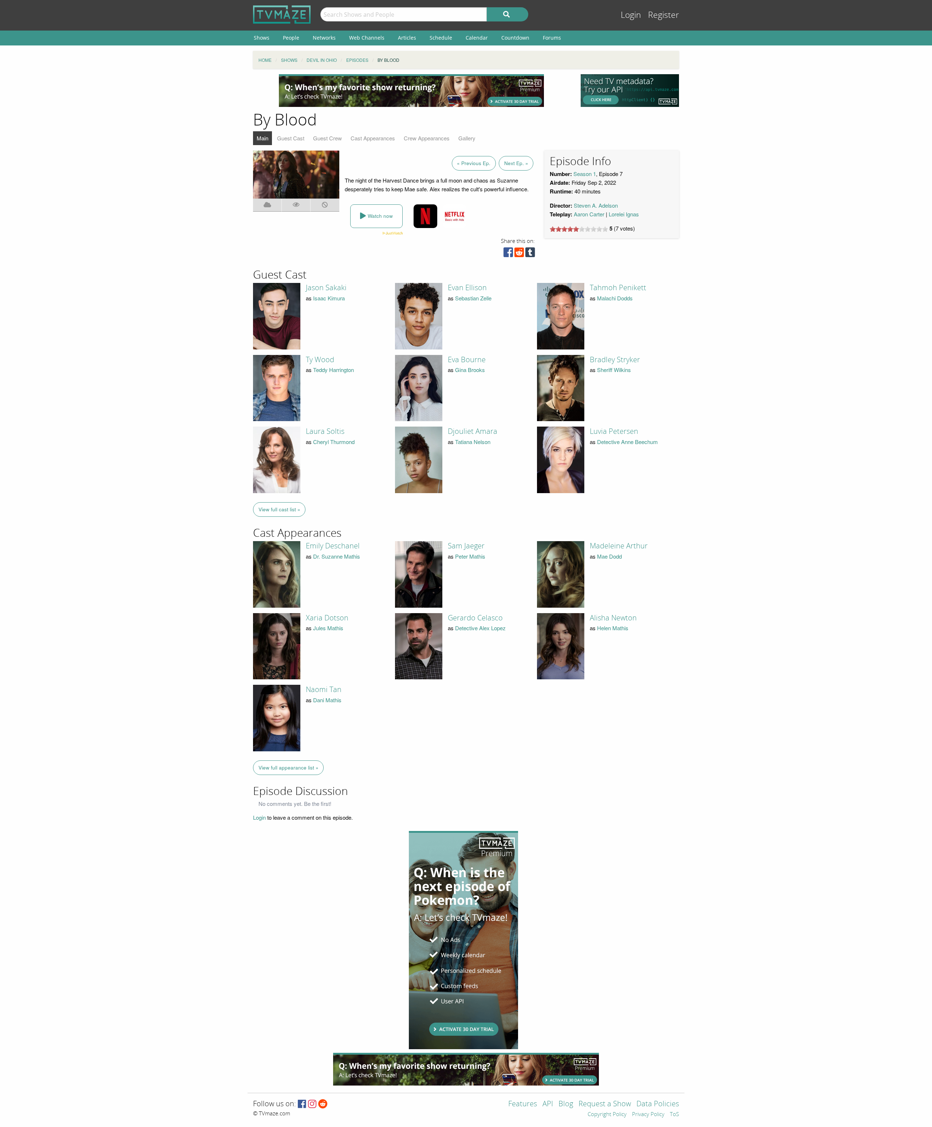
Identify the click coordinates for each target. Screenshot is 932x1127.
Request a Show (604, 1104)
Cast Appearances (373, 138)
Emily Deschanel (333, 545)
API (547, 1104)
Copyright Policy (607, 1115)
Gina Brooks (470, 369)
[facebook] (508, 254)
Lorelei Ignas (624, 214)
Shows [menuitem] (261, 37)
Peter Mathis (470, 556)
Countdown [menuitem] (515, 37)
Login (631, 15)
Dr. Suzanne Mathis (336, 556)
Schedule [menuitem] (441, 37)
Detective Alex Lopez (480, 628)
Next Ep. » (516, 163)
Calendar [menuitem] (477, 37)
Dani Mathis (327, 700)
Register (663, 15)
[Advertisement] (411, 90)
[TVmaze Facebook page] (302, 1104)
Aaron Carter (589, 214)
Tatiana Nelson (472, 441)
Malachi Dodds (615, 298)
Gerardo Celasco (475, 618)
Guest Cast (290, 138)
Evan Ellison (467, 287)
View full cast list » (279, 509)
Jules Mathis (328, 628)
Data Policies (657, 1104)
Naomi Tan (323, 689)
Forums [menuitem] (552, 37)
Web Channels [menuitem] (366, 37)
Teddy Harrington (333, 369)
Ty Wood (320, 359)
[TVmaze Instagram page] (312, 1104)
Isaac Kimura (329, 298)
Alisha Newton (613, 618)
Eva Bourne (467, 359)
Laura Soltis (325, 431)
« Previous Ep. (473, 163)
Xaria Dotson (327, 618)
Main (262, 138)
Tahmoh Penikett (618, 287)
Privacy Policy (648, 1115)
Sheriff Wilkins (614, 369)
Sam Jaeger (466, 545)
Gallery (466, 138)
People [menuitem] (291, 37)
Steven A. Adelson (596, 205)
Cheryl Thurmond (334, 441)
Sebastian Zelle (473, 298)
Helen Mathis (612, 628)
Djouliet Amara (472, 431)
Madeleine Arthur (619, 545)
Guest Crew (327, 138)
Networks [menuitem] (324, 37)
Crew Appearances (427, 138)
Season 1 (584, 173)
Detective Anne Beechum (627, 441)
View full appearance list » (288, 767)
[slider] (579, 229)
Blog (565, 1104)
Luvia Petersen (614, 431)
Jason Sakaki (326, 287)
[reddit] (519, 254)
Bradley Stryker (615, 359)
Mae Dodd (609, 556)
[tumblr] (530, 254)
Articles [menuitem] (407, 37)
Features (522, 1104)
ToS (674, 1115)
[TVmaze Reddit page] (323, 1104)
